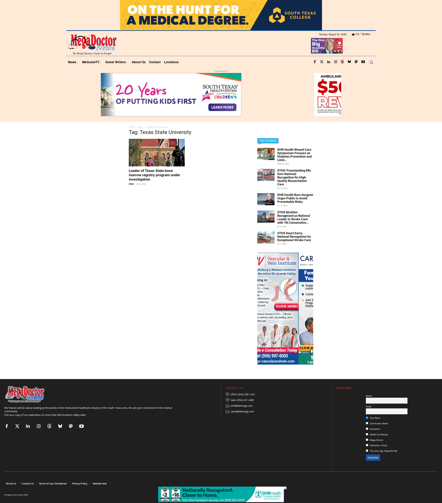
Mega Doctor (376, 440)
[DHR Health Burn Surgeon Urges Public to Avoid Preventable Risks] (266, 199)
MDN (131, 184)
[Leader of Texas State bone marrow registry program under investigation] (157, 152)
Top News (374, 418)
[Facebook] (314, 62)
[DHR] (221, 501)
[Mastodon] (356, 62)
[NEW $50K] (221, 94)
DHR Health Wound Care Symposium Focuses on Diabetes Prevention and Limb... (294, 155)
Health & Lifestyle (378, 434)
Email (368, 406)
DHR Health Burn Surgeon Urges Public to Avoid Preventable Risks (295, 198)
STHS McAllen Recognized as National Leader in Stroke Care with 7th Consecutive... (293, 217)
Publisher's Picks (378, 445)
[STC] (221, 15)
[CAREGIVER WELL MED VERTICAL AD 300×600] (285, 309)
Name (369, 396)
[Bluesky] (349, 62)
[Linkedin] (328, 62)
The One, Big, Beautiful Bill (383, 451)
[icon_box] (240, 394)
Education (374, 429)
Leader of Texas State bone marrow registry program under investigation (154, 175)
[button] (371, 62)
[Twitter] (321, 62)
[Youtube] (363, 62)
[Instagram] (335, 62)
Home (132, 126)
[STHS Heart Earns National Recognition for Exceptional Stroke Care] (266, 237)
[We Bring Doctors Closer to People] (30, 394)
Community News (378, 423)
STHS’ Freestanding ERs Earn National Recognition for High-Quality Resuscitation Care (294, 177)
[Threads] (342, 62)
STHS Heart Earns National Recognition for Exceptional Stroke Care (294, 236)
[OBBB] (327, 46)
